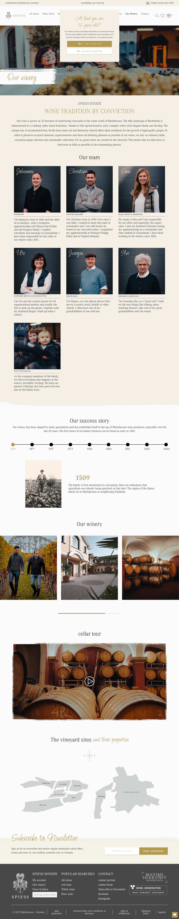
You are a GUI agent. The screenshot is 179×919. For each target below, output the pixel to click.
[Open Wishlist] (175, 915)
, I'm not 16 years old (89, 51)
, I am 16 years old (89, 44)
